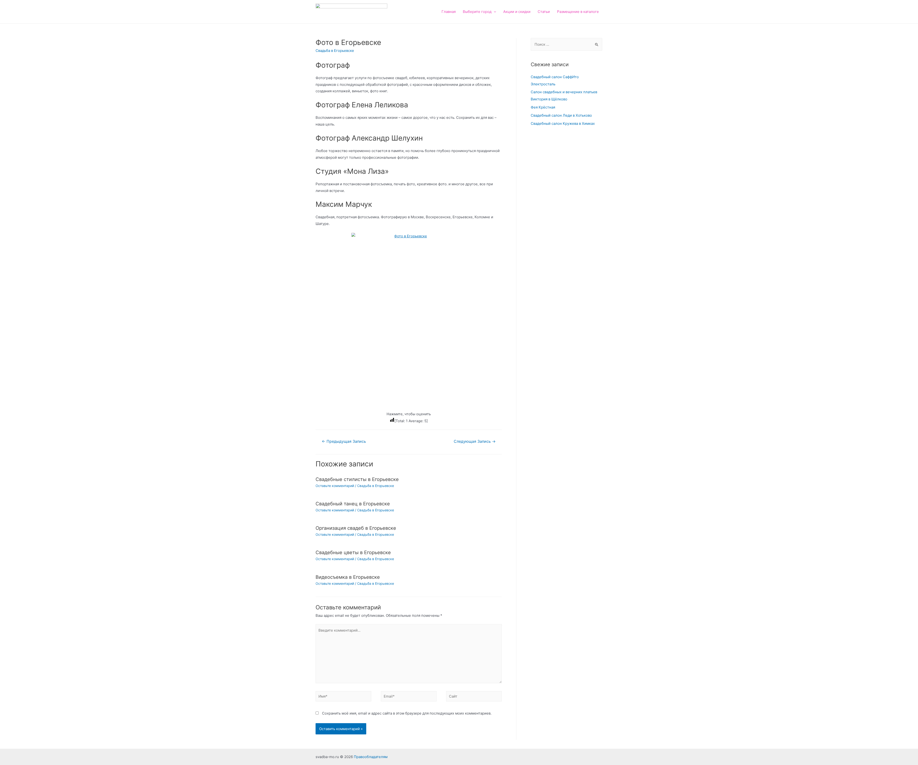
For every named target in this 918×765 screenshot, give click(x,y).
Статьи (544, 11)
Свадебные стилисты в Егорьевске (357, 479)
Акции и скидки (516, 11)
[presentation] (494, 11)
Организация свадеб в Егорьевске (356, 528)
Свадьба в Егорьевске (335, 50)
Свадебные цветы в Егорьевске (353, 552)
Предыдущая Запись (344, 441)
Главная (449, 11)
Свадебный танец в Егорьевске (353, 504)
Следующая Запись (475, 441)
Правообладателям (371, 756)
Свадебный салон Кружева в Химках (563, 123)
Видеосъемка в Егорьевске (348, 577)
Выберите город (477, 11)
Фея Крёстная (543, 107)
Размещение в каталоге (578, 11)
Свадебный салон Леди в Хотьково (561, 115)
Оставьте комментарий (335, 486)
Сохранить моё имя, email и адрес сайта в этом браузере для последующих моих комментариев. (407, 713)
